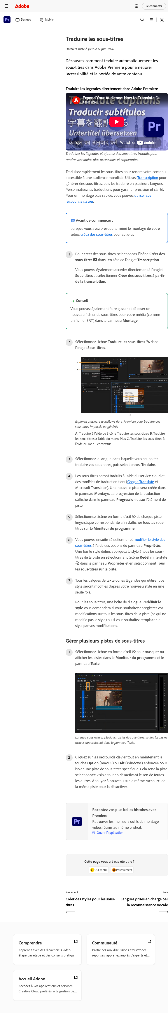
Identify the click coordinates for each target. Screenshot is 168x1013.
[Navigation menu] (6, 6)
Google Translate (140, 481)
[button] (136, 6)
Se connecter (154, 6)
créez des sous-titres (96, 234)
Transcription (147, 177)
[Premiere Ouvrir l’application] (162, 20)
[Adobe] (22, 6)
